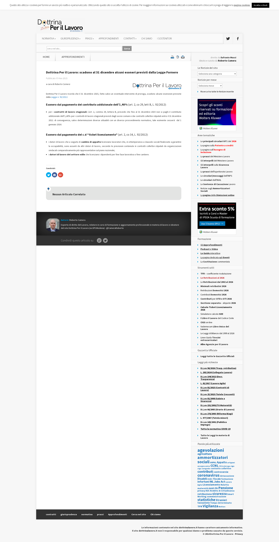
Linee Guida (210, 339)
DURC (210, 479)
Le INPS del (218, 141)
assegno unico (203, 466)
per (216, 298)
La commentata (215, 261)
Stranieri (221, 500)
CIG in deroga (224, 466)
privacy (201, 490)
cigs (199, 468)
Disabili (202, 479)
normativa (49, 38)
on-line (206, 322)
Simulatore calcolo (212, 313)
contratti (130, 38)
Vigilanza (210, 506)
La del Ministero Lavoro (215, 156)
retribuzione (204, 494)
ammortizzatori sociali (212, 459)
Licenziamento (211, 484)
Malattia (225, 485)
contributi (205, 471)
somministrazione (216, 496)
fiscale (217, 478)
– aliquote (218, 303)
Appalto (222, 462)
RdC (208, 490)
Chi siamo (146, 38)
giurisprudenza (70, 38)
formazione (227, 479)
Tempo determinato (221, 502)
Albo (214, 344)
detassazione (227, 476)
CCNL (214, 465)
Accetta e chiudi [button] (260, 5)
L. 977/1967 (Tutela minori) (214, 417)
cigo (232, 466)
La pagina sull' (213, 151)
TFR (199, 506)
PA (216, 488)
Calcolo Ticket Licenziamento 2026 (216, 308)
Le (217, 282)
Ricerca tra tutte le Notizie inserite (217, 91)
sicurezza (219, 493)
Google (99, 240)
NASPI (212, 488)
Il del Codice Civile (217, 318)
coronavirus (208, 475)
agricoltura (204, 454)
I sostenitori (164, 38)
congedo (206, 468)
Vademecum (215, 328)
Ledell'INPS (216, 175)
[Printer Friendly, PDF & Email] (177, 56)
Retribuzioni (214, 290)
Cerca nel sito (138, 514)
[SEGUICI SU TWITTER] (228, 39)
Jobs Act (219, 481)
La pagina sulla (217, 145)
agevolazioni (210, 450)
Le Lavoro (218, 184)
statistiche (206, 499)
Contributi (213, 294)
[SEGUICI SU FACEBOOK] (238, 39)
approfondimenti (109, 38)
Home (46, 56)
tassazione (203, 502)
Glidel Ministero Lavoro (217, 160)
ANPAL (213, 462)
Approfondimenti (117, 514)
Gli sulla (215, 166)
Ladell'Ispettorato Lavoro (216, 171)
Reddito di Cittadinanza (222, 490)
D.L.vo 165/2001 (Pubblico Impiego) (214, 423)
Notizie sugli (215, 189)
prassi (89, 38)
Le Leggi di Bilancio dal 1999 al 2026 (217, 333)
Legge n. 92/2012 (59, 97)
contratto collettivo (221, 468)
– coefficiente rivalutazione (216, 273)
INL (212, 481)
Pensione (225, 488)
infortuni (203, 481)
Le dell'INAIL (211, 180)
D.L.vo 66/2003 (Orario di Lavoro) (217, 409)
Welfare (222, 507)
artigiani (231, 462)
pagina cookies (242, 5)
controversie (221, 471)
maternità (202, 488)
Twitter (105, 240)
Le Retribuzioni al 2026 (212, 277)
